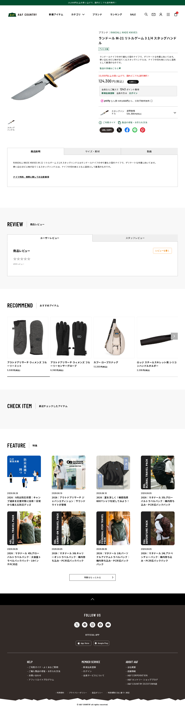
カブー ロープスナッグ (106, 362)
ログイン (133, 93)
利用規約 (60, 693)
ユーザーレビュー (49, 238)
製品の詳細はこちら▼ (110, 68)
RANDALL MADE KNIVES (124, 32)
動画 (149, 151)
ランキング (116, 14)
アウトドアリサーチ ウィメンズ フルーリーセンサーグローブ (70, 364)
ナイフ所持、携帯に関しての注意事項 (31, 176)
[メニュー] (168, 14)
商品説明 (35, 151)
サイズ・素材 (92, 151)
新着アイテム (56, 14)
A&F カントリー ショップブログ (142, 679)
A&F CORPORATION (137, 675)
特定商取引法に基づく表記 (119, 693)
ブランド (97, 14)
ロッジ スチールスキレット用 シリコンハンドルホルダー (157, 364)
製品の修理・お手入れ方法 (134, 122)
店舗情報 (131, 671)
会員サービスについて (93, 675)
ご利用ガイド (109, 122)
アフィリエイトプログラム (41, 679)
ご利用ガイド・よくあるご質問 (43, 667)
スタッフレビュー (135, 238)
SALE (133, 14)
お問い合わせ (35, 675)
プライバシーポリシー (78, 693)
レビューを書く (162, 250)
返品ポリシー (97, 693)
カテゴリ (76, 14)
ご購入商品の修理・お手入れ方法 (44, 671)
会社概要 (131, 667)
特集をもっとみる (92, 577)
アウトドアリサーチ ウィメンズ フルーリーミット (27, 364)
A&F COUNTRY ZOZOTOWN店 (142, 684)
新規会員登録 (108, 93)
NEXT (174, 336)
